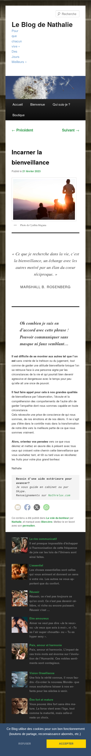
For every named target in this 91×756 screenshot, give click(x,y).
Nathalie (17, 522)
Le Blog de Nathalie (42, 24)
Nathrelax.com (59, 495)
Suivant (70, 130)
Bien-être (46, 522)
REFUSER (24, 743)
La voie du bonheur (57, 518)
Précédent (22, 130)
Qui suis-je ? (61, 104)
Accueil (17, 104)
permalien (29, 525)
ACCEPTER (66, 743)
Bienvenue (37, 104)
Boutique (18, 115)
